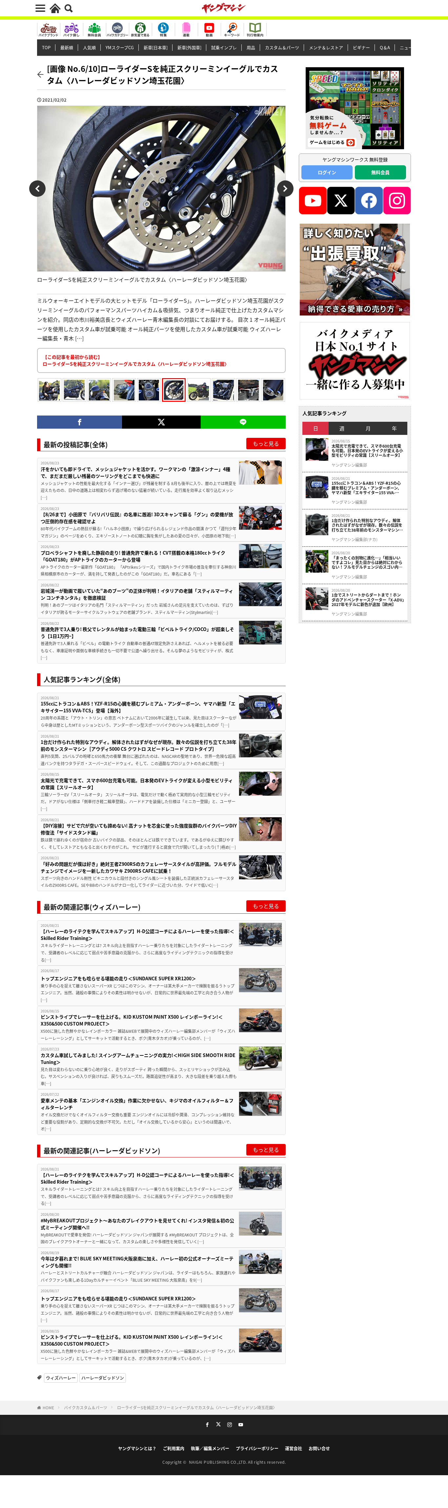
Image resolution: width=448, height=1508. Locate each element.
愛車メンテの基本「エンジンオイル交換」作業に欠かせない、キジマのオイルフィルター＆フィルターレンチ (137, 1104)
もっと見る (266, 443)
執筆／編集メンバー (210, 1448)
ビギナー (361, 47)
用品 (251, 47)
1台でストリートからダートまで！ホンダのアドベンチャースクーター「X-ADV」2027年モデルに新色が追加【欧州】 (368, 600)
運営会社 (293, 1448)
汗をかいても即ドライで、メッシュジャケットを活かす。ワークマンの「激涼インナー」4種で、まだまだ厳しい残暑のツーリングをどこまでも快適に (135, 472)
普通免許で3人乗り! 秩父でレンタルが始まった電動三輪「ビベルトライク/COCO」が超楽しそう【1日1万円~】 (137, 632)
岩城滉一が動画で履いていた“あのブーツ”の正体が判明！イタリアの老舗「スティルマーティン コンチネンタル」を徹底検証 (137, 594)
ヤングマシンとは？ (137, 1448)
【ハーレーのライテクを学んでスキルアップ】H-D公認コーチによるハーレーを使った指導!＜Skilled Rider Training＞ (137, 934)
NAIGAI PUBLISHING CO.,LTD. (218, 1462)
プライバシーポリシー (257, 1448)
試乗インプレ (224, 47)
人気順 (89, 47)
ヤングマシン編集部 (349, 465)
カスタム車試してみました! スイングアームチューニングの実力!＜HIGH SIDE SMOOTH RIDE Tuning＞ (138, 1058)
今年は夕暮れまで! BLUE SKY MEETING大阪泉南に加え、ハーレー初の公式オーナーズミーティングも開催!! (137, 1262)
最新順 (66, 47)
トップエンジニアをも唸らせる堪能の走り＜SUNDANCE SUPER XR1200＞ (118, 978)
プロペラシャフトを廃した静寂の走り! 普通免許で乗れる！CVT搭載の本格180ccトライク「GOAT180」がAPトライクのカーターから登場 (133, 556)
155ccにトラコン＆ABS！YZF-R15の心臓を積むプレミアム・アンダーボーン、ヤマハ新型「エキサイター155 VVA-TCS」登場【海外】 (138, 707)
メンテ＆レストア (326, 47)
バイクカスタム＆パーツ (85, 1407)
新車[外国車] (189, 47)
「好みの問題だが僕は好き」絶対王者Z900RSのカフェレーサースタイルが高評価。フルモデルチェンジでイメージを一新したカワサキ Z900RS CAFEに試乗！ (138, 867)
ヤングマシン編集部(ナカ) (354, 539)
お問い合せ (319, 1448)
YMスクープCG (120, 47)
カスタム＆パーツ (282, 47)
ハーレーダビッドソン (102, 1378)
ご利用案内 (173, 1448)
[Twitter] (161, 422)
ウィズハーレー (61, 1378)
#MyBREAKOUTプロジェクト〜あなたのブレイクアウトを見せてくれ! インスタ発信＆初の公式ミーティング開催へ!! (137, 1224)
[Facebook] (79, 422)
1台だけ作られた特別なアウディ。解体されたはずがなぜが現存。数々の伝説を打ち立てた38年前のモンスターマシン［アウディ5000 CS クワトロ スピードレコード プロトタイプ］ (138, 745)
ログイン (327, 172)
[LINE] (243, 422)
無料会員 (380, 172)
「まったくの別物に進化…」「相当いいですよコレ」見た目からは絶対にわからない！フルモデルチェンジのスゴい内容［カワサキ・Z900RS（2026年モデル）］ (368, 563)
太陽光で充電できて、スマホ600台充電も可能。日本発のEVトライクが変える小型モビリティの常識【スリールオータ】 (137, 783)
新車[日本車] (156, 47)
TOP (46, 47)
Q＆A (385, 47)
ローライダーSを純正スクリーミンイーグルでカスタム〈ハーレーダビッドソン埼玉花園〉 (197, 1407)
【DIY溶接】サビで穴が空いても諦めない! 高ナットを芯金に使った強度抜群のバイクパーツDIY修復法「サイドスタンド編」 (139, 829)
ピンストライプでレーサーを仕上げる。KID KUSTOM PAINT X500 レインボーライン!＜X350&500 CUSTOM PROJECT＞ (132, 1020)
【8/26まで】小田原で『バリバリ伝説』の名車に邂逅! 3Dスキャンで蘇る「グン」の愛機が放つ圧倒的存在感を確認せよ (137, 517)
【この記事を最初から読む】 (136, 360)
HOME (48, 1407)
